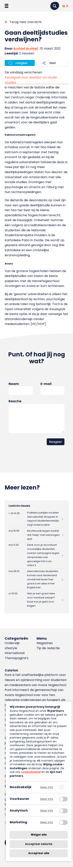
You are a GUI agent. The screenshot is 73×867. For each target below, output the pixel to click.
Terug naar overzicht (26, 22)
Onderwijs (12, 643)
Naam (14, 384)
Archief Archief (25, 48)
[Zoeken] (55, 6)
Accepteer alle (38, 853)
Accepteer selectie (38, 844)
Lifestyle (11, 648)
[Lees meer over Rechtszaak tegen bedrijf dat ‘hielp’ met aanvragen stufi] (36, 535)
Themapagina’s (16, 658)
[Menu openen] (6, 6)
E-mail (46, 384)
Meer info (46, 787)
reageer (21, 63)
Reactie (15, 401)
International (15, 653)
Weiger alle (39, 835)
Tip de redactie (48, 648)
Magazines (45, 643)
